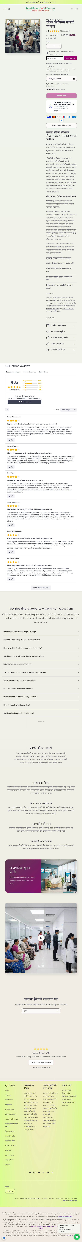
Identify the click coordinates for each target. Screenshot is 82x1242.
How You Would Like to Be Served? (58, 64)
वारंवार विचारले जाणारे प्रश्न (11, 1125)
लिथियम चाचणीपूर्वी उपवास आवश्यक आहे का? (59, 278)
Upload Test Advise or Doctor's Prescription (57, 85)
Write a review (24, 402)
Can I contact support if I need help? (41, 713)
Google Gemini (52, 308)
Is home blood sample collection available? (41, 640)
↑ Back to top (41, 721)
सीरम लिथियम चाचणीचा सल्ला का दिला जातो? (58, 270)
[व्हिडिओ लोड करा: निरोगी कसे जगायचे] (41, 938)
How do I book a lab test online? (41, 705)
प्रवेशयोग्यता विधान (10, 1146)
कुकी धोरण (8, 1150)
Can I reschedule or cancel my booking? (41, 697)
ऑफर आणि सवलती (10, 1114)
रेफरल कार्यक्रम (9, 1131)
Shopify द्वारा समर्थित (41, 1198)
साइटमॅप (7, 1165)
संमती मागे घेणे (9, 1160)
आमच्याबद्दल (8, 1105)
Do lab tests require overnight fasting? (41, 631)
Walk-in (51, 66)
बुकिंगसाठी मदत (9, 1109)
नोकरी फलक (8, 1100)
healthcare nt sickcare (27, 1198)
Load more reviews (40, 588)
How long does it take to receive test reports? (41, 648)
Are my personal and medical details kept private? (41, 672)
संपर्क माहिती (74, 1198)
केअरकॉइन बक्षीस (10, 1136)
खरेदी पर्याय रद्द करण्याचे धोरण (70, 1201)
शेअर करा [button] (51, 318)
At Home (62, 70)
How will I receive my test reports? (41, 664)
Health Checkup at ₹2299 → (66, 1228)
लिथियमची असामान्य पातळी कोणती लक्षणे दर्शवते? (59, 286)
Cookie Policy (71, 1236)
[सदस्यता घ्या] (57, 1010)
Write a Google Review (41, 1062)
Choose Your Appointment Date (58, 75)
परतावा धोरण (51, 1198)
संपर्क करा (8, 1095)
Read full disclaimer (66, 1217)
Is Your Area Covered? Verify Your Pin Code (61, 53)
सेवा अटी (67, 1198)
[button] (4, 9)
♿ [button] (4, 1238)
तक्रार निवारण (9, 1155)
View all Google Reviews (41, 1067)
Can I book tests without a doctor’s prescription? (41, 656)
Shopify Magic (68, 308)
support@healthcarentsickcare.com (44, 1226)
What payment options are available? (41, 680)
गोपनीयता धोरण (59, 1198)
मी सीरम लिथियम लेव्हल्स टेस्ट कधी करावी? (60, 263)
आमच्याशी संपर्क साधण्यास (51, 828)
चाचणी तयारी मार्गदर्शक (11, 1119)
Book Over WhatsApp (61, 125)
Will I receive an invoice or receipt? (41, 688)
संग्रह (7, 1090)
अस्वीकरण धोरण (55, 306)
